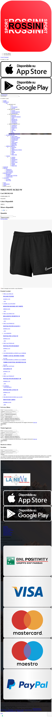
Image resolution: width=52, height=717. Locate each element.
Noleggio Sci (9, 169)
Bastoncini (13, 115)
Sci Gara (13, 108)
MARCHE (5, 167)
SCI (7, 103)
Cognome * (3, 411)
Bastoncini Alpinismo (16, 116)
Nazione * (3, 414)
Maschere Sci (14, 119)
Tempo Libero (14, 142)
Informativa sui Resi (7, 534)
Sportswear (13, 147)
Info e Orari (8, 180)
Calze (12, 153)
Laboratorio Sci (9, 170)
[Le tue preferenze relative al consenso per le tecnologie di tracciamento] (2, 715)
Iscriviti (2, 454)
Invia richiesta (4, 440)
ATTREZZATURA (10, 135)
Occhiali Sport (14, 140)
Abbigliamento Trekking (16, 149)
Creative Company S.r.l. (10, 711)
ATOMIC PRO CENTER (11, 175)
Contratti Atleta (9, 176)
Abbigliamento (6, 184)
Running (13, 158)
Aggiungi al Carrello (5, 217)
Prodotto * (3, 417)
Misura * (2, 419)
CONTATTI (6, 178)
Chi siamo (5, 526)
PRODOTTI (6, 102)
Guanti (12, 129)
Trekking (13, 157)
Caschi (12, 118)
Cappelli (13, 152)
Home (4, 182)
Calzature (8, 156)
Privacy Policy (4, 709)
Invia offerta (3, 423)
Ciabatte (13, 164)
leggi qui (35, 422)
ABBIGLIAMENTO (10, 146)
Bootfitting (8, 174)
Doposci (13, 163)
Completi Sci (14, 125)
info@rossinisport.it (37, 708)
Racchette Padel (14, 138)
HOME (4, 100)
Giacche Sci (14, 126)
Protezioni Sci (14, 120)
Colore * (2, 418)
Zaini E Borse (14, 136)
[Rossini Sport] (4, 94)
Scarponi (13, 110)
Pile (12, 131)
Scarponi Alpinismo (15, 111)
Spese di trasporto (7, 533)
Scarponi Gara (14, 113)
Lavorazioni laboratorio (8, 530)
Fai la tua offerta (9, 171)
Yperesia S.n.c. (20, 711)
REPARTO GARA (7, 173)
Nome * (2, 410)
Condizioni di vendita (7, 532)
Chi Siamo (8, 179)
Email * (2, 415)
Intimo (12, 132)
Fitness (12, 148)
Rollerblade (13, 143)
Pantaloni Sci (14, 127)
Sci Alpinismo (14, 107)
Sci (12, 105)
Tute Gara (13, 130)
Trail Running (14, 159)
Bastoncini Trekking (15, 137)
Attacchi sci (13, 121)
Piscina (12, 141)
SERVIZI (5, 168)
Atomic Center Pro (7, 528)
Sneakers (13, 160)
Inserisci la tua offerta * (5, 421)
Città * (2, 412)
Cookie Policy (11, 709)
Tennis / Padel (14, 162)
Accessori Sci (14, 122)
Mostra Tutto (14, 144)
